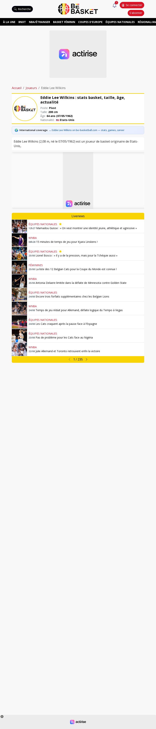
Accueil (16, 88)
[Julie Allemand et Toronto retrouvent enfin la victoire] (19, 349)
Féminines (36, 265)
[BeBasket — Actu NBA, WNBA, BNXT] (78, 9)
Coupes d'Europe (90, 22)
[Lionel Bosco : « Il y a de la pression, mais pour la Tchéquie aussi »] (19, 253)
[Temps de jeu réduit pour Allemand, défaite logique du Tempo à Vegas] (19, 308)
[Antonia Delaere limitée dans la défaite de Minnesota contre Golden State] (19, 281)
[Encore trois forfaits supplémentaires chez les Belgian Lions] (19, 294)
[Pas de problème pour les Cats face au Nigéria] (19, 335)
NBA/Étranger (39, 22)
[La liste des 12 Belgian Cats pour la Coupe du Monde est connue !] (19, 267)
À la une (9, 22)
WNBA (33, 238)
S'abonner (136, 13)
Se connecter (134, 5)
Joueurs (31, 88)
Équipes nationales (120, 22)
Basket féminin (64, 22)
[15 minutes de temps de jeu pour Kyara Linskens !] (19, 240)
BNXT (22, 22)
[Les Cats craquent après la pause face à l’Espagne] (19, 322)
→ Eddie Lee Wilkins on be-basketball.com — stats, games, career (86, 130)
